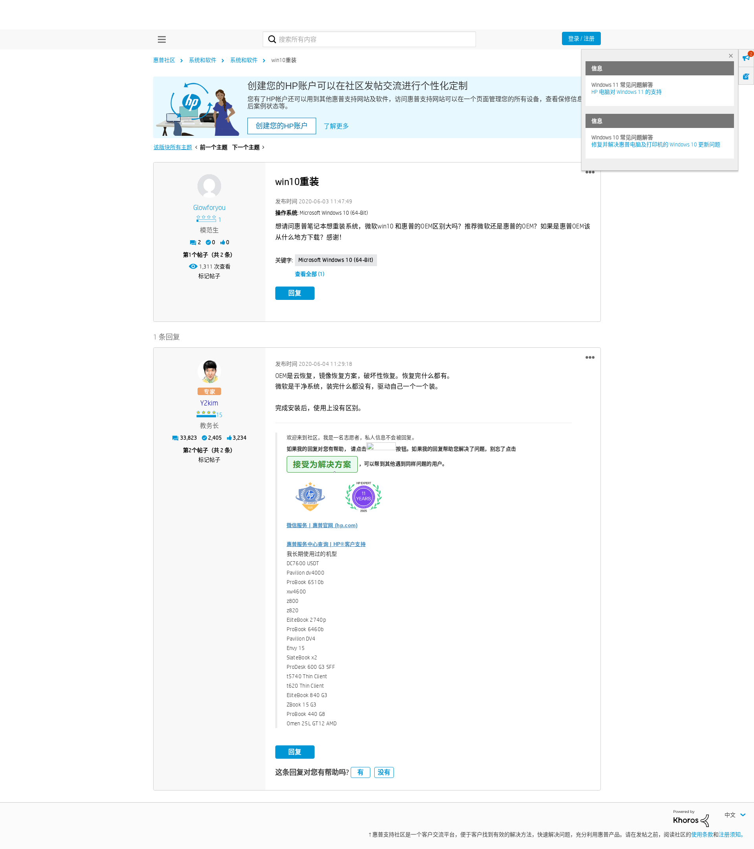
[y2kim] (209, 371)
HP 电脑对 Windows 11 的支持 (626, 91)
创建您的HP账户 (282, 126)
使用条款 (702, 834)
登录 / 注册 (581, 38)
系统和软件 (202, 60)
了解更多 (336, 126)
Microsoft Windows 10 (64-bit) (335, 259)
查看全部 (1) (309, 274)
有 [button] (360, 772)
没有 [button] (384, 772)
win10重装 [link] (283, 60)
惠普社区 (164, 60)
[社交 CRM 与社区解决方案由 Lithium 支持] (691, 818)
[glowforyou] (209, 186)
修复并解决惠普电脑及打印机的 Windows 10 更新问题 (655, 144)
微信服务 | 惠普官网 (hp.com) (322, 525)
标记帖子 (209, 275)
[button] (590, 172)
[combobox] (369, 39)
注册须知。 (732, 834)
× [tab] (731, 55)
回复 (295, 293)
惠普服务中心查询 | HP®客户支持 (326, 544)
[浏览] (160, 39)
